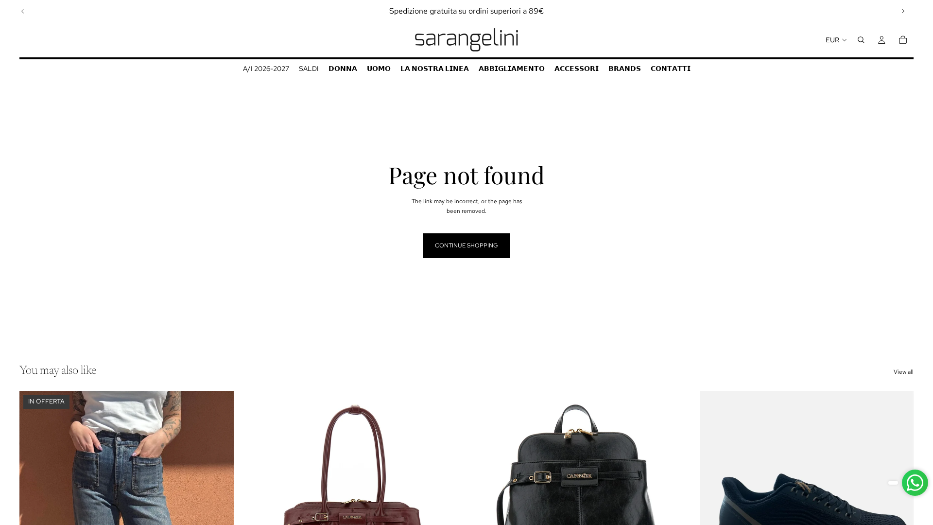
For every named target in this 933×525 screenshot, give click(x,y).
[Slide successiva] (903, 11)
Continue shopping (466, 245)
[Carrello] (903, 40)
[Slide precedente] (23, 11)
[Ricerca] (861, 40)
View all (904, 372)
